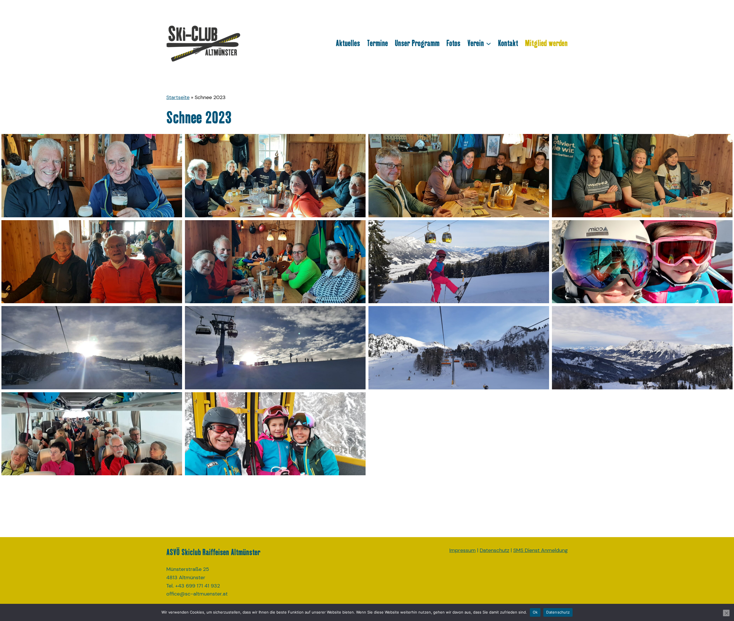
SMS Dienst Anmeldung (540, 550)
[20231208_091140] (275, 433)
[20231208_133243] (275, 347)
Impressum (462, 550)
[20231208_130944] (642, 261)
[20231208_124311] (275, 261)
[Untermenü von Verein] (488, 43)
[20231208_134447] (458, 347)
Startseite (178, 97)
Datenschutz (494, 550)
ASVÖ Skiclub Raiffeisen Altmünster (213, 552)
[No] (726, 613)
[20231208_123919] (642, 175)
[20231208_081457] (91, 433)
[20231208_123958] (91, 261)
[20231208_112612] (91, 175)
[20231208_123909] (458, 175)
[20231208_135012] (642, 347)
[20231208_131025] (91, 347)
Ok (535, 612)
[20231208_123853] (275, 175)
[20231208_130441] (458, 261)
